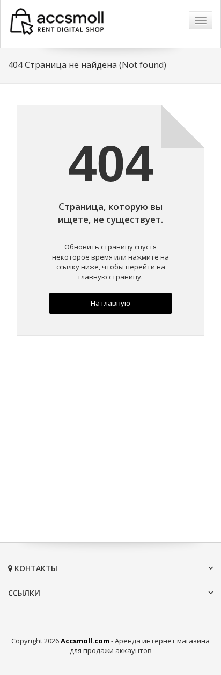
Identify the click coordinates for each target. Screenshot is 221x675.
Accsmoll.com (85, 641)
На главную (110, 303)
